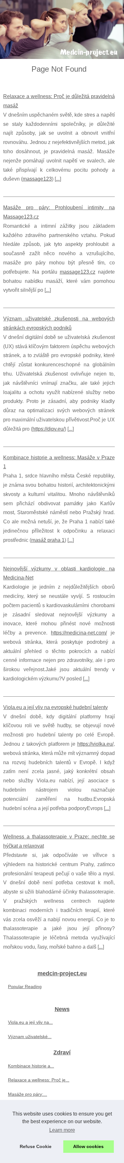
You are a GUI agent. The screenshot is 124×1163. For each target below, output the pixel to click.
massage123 (37, 179)
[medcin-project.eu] (62, 29)
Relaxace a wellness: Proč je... (38, 1079)
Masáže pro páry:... (27, 1094)
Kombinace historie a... (31, 1065)
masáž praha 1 (48, 540)
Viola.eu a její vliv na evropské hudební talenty (55, 707)
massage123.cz (77, 272)
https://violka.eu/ (95, 744)
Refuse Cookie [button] (36, 1146)
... (58, 179)
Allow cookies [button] (88, 1146)
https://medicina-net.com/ (79, 632)
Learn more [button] (62, 1130)
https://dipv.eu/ (48, 429)
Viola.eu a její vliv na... (30, 1022)
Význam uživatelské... (30, 1036)
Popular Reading (25, 986)
